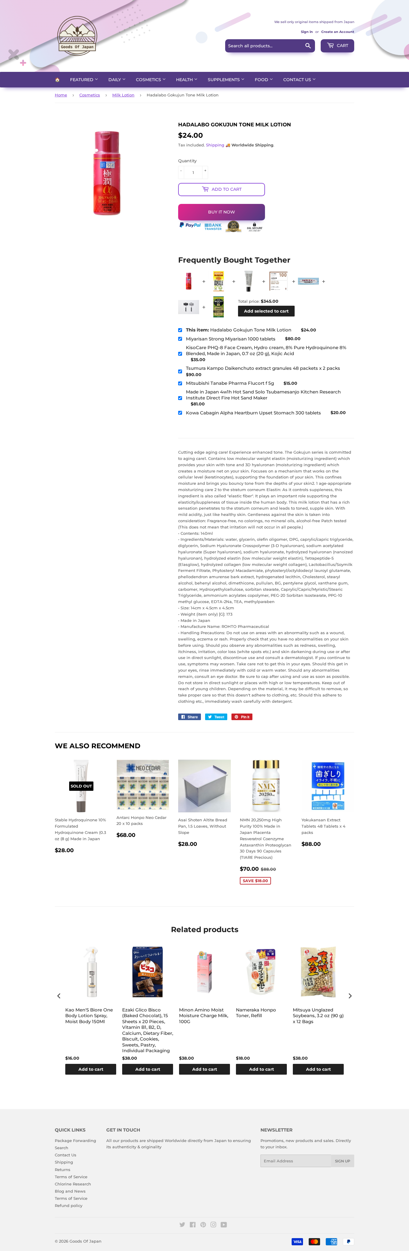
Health (185, 79)
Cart (342, 45)
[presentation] (59, 996)
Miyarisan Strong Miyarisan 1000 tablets (230, 339)
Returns (62, 1169)
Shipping (215, 145)
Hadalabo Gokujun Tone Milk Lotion (238, 330)
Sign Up (342, 1161)
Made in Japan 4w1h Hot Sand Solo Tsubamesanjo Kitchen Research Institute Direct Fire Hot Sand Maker (263, 395)
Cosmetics (149, 79)
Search (61, 1147)
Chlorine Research (73, 1184)
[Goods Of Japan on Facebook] (193, 1225)
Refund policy (68, 1205)
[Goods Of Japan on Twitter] (182, 1225)
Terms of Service (71, 1176)
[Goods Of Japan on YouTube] (224, 1225)
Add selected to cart (266, 311)
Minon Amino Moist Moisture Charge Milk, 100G (203, 1015)
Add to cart (90, 1069)
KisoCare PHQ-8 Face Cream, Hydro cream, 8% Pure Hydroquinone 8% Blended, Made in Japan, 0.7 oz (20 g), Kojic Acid (266, 350)
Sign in (307, 32)
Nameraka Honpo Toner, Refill (256, 1013)
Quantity (187, 160)
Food (262, 79)
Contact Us (297, 79)
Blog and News (70, 1191)
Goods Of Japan (85, 1241)
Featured (82, 79)
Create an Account (337, 32)
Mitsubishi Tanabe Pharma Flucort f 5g (230, 383)
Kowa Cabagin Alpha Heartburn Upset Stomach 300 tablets (253, 413)
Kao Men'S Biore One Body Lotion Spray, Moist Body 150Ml (89, 1015)
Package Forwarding (75, 1140)
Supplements (224, 79)
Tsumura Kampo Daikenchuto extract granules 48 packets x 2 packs (263, 368)
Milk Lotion (123, 95)
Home (61, 95)
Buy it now (221, 212)
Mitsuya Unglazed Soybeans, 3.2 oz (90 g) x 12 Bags (318, 1015)
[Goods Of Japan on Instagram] (213, 1225)
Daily (115, 79)
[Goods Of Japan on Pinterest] (203, 1225)
